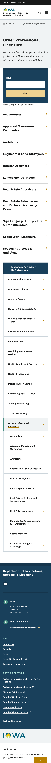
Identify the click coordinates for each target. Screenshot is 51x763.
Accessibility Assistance (15, 664)
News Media (13, 659)
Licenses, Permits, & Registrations (30, 24)
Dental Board (12, 707)
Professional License (17, 687)
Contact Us (8, 644)
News (5, 654)
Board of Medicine (15, 697)
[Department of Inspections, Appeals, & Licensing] (9, 9)
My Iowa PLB (12, 692)
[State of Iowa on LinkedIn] (5, 586)
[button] (40, 760)
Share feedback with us (23, 627)
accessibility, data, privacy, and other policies (23, 756)
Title (8, 77)
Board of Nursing (14, 702)
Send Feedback (10, 749)
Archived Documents (13, 721)
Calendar (7, 649)
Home (8, 24)
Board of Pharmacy (15, 712)
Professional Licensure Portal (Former (22, 680)
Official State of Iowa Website (14, 3)
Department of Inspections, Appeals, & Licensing (16, 14)
